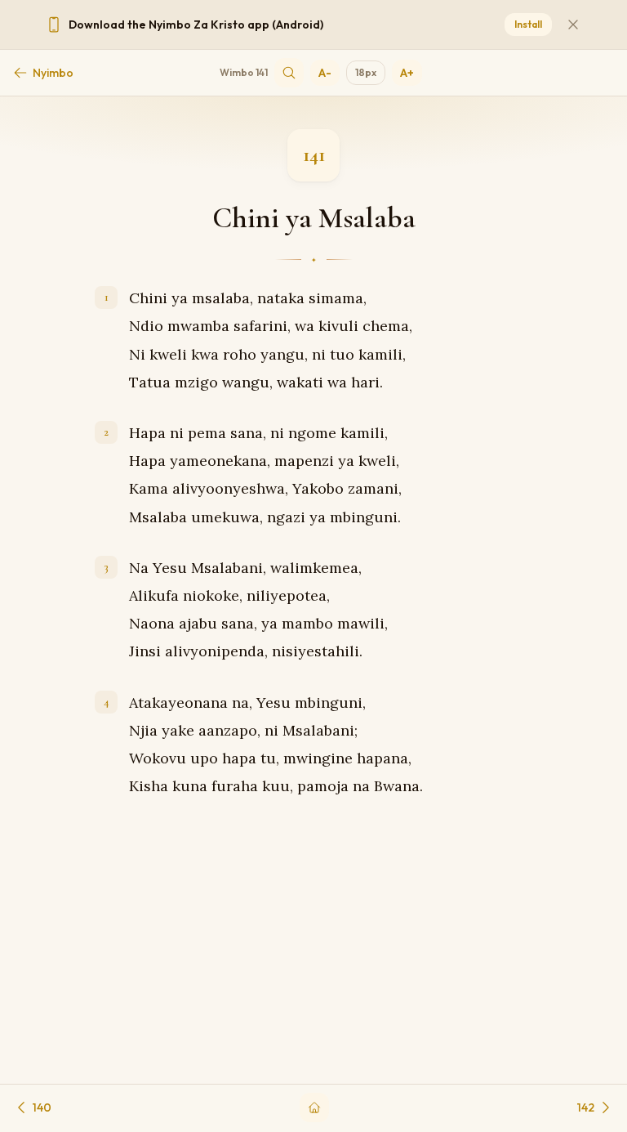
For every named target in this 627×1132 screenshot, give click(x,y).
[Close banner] (573, 24)
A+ (407, 72)
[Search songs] (289, 72)
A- (324, 72)
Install (528, 24)
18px (365, 72)
